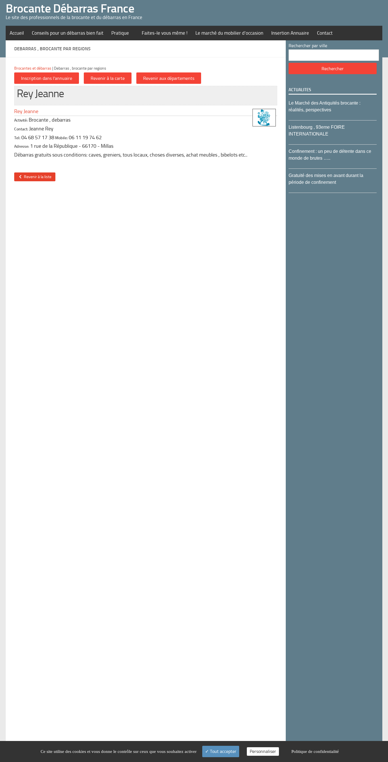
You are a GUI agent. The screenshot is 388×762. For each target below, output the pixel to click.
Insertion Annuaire (290, 33)
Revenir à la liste (36, 176)
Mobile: (61, 138)
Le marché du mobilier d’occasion (229, 33)
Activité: (21, 120)
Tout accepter (222, 751)
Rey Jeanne (26, 111)
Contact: (21, 129)
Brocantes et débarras (32, 68)
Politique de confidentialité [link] (315, 751)
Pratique (120, 33)
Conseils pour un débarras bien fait (67, 33)
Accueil (17, 33)
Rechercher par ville (308, 45)
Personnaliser (263, 751)
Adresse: (21, 146)
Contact (325, 33)
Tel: (17, 138)
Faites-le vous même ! (164, 33)
